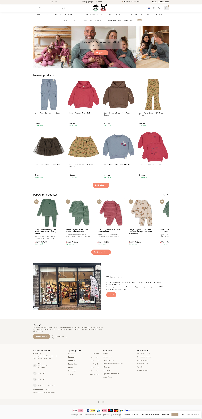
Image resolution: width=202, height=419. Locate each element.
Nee (182, 414)
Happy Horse (147, 14)
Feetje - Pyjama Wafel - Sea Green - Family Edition (77, 231)
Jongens (57, 14)
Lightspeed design (115, 415)
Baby (47, 14)
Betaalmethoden (108, 360)
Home (39, 14)
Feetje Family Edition (111, 14)
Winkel (154, 2)
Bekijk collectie (100, 252)
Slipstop (64, 20)
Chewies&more (114, 20)
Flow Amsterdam (79, 20)
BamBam (159, 14)
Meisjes (68, 14)
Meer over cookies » (193, 414)
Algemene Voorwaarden (111, 374)
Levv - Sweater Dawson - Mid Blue (117, 165)
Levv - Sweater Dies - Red (79, 113)
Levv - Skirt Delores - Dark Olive (47, 165)
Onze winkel (59, 336)
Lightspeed (105, 415)
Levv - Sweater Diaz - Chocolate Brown (117, 114)
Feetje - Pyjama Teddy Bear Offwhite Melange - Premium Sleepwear (140, 232)
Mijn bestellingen (143, 360)
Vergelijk (140, 367)
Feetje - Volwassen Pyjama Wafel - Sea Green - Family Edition (45, 232)
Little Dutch (131, 14)
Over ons (106, 353)
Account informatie (143, 353)
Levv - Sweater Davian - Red (150, 165)
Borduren (128, 20)
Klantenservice (163, 2)
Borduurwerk (107, 370)
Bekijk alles (99, 185)
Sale (79, 14)
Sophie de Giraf (97, 20)
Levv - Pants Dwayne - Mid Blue (47, 113)
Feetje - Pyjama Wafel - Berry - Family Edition (110, 231)
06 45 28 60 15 (43, 373)
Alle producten (142, 370)
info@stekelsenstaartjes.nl (46, 385)
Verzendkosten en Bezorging (113, 364)
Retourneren (107, 367)
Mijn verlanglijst (142, 364)
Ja (174, 414)
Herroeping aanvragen (144, 357)
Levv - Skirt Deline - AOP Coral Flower (81, 166)
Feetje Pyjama (91, 14)
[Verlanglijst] (159, 8)
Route (111, 294)
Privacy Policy (107, 377)
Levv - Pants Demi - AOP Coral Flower (151, 114)
